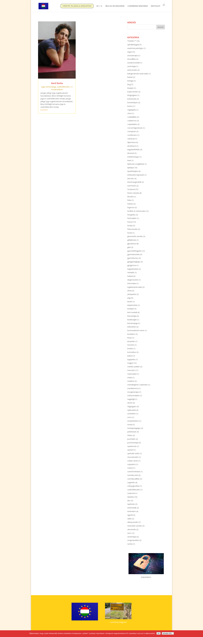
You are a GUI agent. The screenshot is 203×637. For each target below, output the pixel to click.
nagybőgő (131, 399)
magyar (130, 363)
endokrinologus (133, 157)
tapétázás (131, 504)
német (129, 403)
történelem (131, 511)
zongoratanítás (133, 540)
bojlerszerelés (132, 92)
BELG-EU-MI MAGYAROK (115, 6)
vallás (129, 519)
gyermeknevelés (133, 254)
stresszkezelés (132, 457)
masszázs (131, 370)
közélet (130, 348)
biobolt (130, 77)
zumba (130, 544)
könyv (129, 338)
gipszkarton (131, 243)
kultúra (130, 356)
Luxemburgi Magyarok (118, 622)
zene (129, 533)
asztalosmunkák (133, 63)
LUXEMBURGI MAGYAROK (138, 6)
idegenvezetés (132, 280)
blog (129, 84)
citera (129, 113)
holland (130, 276)
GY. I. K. (99, 6)
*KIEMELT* (131, 41)
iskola (129, 290)
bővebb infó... (168, 633)
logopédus (131, 359)
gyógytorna (131, 265)
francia (130, 222)
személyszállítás (133, 479)
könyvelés (131, 341)
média (129, 377)
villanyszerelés (132, 522)
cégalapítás (131, 110)
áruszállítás (131, 59)
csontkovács (132, 135)
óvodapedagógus (134, 428)
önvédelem (131, 413)
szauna (130, 468)
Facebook (131, 189)
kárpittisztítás (132, 305)
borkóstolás (131, 99)
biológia (130, 81)
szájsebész (131, 464)
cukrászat (131, 139)
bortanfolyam (132, 102)
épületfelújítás (132, 171)
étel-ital (130, 178)
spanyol (130, 450)
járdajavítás (131, 294)
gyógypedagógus (133, 262)
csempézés (131, 131)
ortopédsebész (133, 421)
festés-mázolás (133, 193)
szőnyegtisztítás (133, 486)
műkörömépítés (133, 395)
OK (158, 633)
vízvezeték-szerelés (134, 526)
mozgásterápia (133, 392)
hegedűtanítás (132, 269)
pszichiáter (131, 439)
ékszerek (130, 153)
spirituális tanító (133, 453)
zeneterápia (131, 537)
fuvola (129, 233)
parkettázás (131, 432)
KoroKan (130, 345)
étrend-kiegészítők (134, 182)
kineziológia (131, 316)
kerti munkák (132, 312)
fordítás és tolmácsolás (136, 211)
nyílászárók (131, 410)
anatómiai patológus (135, 48)
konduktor (131, 334)
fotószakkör (132, 218)
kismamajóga (51, 87)
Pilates (129, 435)
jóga (43, 87)
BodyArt (130, 88)
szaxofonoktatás (133, 471)
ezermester (131, 186)
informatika (131, 283)
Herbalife (130, 272)
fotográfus (131, 215)
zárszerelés (131, 529)
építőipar (130, 167)
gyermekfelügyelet (134, 251)
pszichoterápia (132, 443)
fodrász (130, 204)
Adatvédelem (146, 577)
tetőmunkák (131, 508)
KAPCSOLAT (155, 6)
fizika (129, 200)
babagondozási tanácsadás (137, 73)
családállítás (132, 117)
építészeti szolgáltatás (135, 164)
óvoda (129, 424)
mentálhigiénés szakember (137, 385)
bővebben (44, 110)
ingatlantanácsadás (134, 287)
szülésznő (131, 493)
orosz (129, 417)
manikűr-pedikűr (133, 366)
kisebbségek (132, 319)
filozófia (130, 196)
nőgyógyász (131, 406)
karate (129, 301)
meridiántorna (132, 388)
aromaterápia (132, 55)
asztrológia (131, 66)
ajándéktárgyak (133, 44)
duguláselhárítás (133, 149)
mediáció (130, 381)
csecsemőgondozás (134, 128)
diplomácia (131, 142)
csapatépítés (132, 124)
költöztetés (131, 327)
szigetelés (131, 482)
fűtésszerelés (132, 229)
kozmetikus (131, 352)
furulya (130, 225)
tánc (129, 500)
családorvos (132, 120)
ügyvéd (130, 515)
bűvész (130, 106)
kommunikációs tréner (135, 330)
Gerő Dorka (57, 83)
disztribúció (131, 146)
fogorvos (130, 207)
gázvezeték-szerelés (135, 236)
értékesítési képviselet (135, 175)
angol (129, 52)
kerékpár (130, 309)
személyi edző (132, 475)
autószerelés (132, 70)
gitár (129, 247)
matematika (132, 374)
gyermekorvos (132, 258)
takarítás (130, 497)
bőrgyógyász (132, 95)
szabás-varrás (132, 461)
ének (129, 160)
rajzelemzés (132, 446)
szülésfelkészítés (63, 87)
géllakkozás (131, 240)
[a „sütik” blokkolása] (200, 634)
